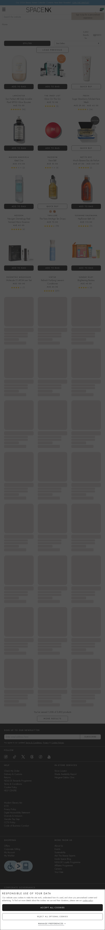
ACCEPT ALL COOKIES (52, 907)
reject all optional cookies (52, 916)
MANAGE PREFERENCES (50, 923)
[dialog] (52, 909)
